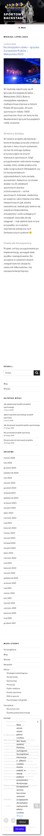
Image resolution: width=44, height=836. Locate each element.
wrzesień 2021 (10, 583)
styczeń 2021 (9, 603)
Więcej (19, 816)
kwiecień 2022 (10, 568)
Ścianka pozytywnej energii (18, 713)
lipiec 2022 (8, 553)
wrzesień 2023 (10, 503)
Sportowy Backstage (14, 16)
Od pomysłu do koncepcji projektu (18, 440)
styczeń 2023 (9, 538)
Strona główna (10, 650)
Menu (23, 28)
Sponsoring (12, 681)
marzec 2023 (9, 533)
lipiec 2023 (8, 513)
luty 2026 (8, 463)
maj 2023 (8, 523)
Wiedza (7, 389)
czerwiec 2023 (10, 518)
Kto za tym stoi (13, 709)
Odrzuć (22, 822)
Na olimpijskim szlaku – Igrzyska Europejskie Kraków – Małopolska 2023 (21, 51)
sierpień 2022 (10, 548)
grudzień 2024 (10, 468)
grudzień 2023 (10, 488)
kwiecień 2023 (10, 528)
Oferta (6, 670)
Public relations (13, 688)
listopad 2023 (10, 493)
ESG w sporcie (13, 696)
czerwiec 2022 (10, 558)
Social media (12, 677)
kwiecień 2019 (10, 613)
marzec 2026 (9, 458)
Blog (6, 384)
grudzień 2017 (10, 623)
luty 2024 (8, 478)
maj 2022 (8, 563)
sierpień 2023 (10, 508)
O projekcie (8, 705)
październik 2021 (11, 578)
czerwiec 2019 (10, 608)
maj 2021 (7, 588)
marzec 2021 (9, 593)
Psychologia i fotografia (17, 700)
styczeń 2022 (9, 573)
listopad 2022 (10, 543)
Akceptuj (19, 829)
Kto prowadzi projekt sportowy (17, 433)
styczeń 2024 (9, 483)
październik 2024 (11, 473)
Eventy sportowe (14, 692)
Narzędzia (8, 665)
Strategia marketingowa (17, 673)
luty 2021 (8, 598)
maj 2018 (8, 618)
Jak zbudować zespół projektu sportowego (22, 425)
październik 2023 (11, 498)
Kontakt (7, 718)
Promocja (11, 685)
